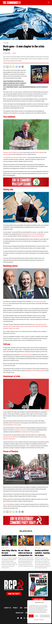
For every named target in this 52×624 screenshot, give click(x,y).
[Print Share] (22, 67)
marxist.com (19, 613)
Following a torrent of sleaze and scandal (12, 152)
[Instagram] (24, 618)
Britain (14, 53)
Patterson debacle (39, 152)
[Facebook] (18, 618)
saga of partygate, (7, 154)
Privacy (15, 608)
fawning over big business (9, 438)
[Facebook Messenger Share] (16, 67)
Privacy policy (41, 619)
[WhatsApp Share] (13, 67)
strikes (34, 370)
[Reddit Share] (10, 67)
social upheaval (41, 370)
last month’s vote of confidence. (36, 236)
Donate (26, 608)
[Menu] (48, 2)
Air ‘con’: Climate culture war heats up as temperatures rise (25, 552)
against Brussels (16, 326)
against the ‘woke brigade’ (41, 326)
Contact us (7, 608)
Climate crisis (24, 547)
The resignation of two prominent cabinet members (15, 157)
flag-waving (41, 436)
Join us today (6, 504)
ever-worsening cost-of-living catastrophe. (30, 431)
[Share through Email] (19, 67)
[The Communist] (11, 3)
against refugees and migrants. (12, 328)
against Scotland (24, 326)
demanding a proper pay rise (20, 430)
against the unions (7, 326)
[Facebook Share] (4, 67)
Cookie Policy (36, 619)
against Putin (32, 326)
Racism (6, 547)
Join (21, 608)
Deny (37, 616)
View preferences (45, 616)
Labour (39, 547)
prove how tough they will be (39, 324)
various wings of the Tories (26, 354)
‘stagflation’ (29, 370)
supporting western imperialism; (10, 436)
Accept (31, 616)
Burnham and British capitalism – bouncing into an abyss (42, 552)
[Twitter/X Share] (7, 67)
